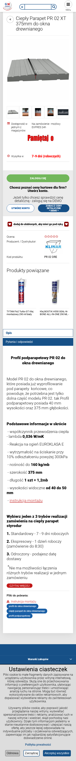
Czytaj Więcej (20, 585)
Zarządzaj (31, 753)
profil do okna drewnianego (22, 606)
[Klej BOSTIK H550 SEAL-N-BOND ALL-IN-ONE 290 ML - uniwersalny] (54, 291)
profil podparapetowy (19, 616)
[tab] (38, 333)
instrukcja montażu (26, 500)
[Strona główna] (7, 5)
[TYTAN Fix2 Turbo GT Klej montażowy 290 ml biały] (21, 291)
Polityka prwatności (38, 744)
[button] (22, 7)
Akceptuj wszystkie (56, 753)
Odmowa (12, 753)
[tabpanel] (38, 486)
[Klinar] (53, 247)
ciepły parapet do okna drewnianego (27, 611)
